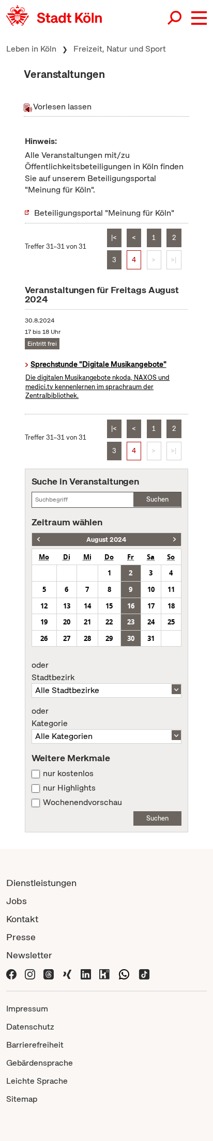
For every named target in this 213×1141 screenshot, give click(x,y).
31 (151, 638)
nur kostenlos (68, 773)
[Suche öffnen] (175, 18)
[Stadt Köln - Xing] (67, 974)
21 (87, 621)
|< (114, 237)
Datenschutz (30, 1026)
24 (151, 621)
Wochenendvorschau (82, 802)
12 (44, 605)
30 (130, 638)
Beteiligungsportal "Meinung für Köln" (104, 212)
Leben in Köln (31, 48)
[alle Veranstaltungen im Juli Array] (38, 539)
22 (109, 621)
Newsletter (29, 955)
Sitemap (21, 1099)
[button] (199, 18)
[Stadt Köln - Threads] (48, 974)
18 (171, 605)
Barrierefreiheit (35, 1044)
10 (151, 589)
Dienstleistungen (41, 883)
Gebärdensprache (39, 1062)
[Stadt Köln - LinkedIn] (86, 974)
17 (151, 605)
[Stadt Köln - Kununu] (104, 974)
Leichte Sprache (37, 1080)
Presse (21, 937)
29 (109, 638)
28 (87, 638)
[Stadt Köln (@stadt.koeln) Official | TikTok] (144, 974)
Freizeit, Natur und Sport (119, 48)
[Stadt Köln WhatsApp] (124, 974)
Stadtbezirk (53, 671)
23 (130, 621)
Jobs (16, 901)
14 (87, 605)
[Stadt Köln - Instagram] (30, 974)
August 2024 (106, 539)
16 (130, 605)
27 (66, 638)
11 (171, 589)
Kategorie (50, 717)
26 (44, 638)
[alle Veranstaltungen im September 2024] (174, 539)
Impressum (27, 1008)
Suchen (157, 499)
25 (171, 621)
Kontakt (22, 919)
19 (44, 621)
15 (109, 605)
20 (66, 621)
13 (66, 605)
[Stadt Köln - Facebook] (11, 974)
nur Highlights (69, 788)
